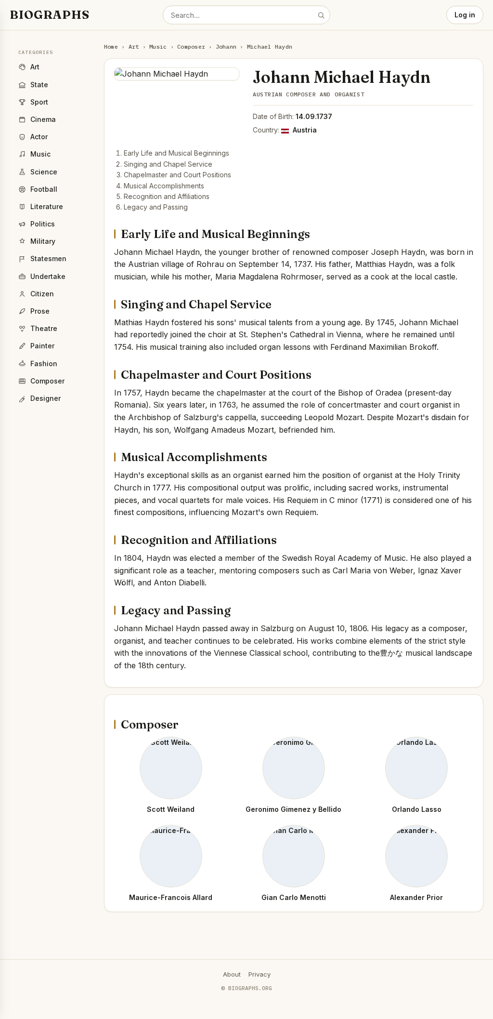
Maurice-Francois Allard (170, 897)
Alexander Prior (416, 897)
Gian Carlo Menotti (293, 897)
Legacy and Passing (156, 207)
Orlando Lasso (416, 809)
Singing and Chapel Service (168, 164)
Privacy (259, 974)
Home (111, 46)
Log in (464, 15)
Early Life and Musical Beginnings (176, 153)
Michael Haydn (269, 46)
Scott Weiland (171, 809)
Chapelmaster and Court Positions (177, 175)
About (232, 974)
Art (134, 46)
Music (158, 46)
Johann (226, 46)
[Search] (321, 15)
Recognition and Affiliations (166, 196)
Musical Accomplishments (164, 186)
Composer (191, 46)
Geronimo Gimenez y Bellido (293, 809)
